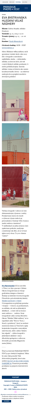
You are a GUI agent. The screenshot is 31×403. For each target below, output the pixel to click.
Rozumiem (6, 401)
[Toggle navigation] (26, 8)
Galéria (24, 2)
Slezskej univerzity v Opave (11, 301)
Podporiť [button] (15, 377)
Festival (18, 2)
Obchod (11, 2)
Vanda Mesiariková (16, 41)
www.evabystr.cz (8, 48)
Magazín (5, 2)
